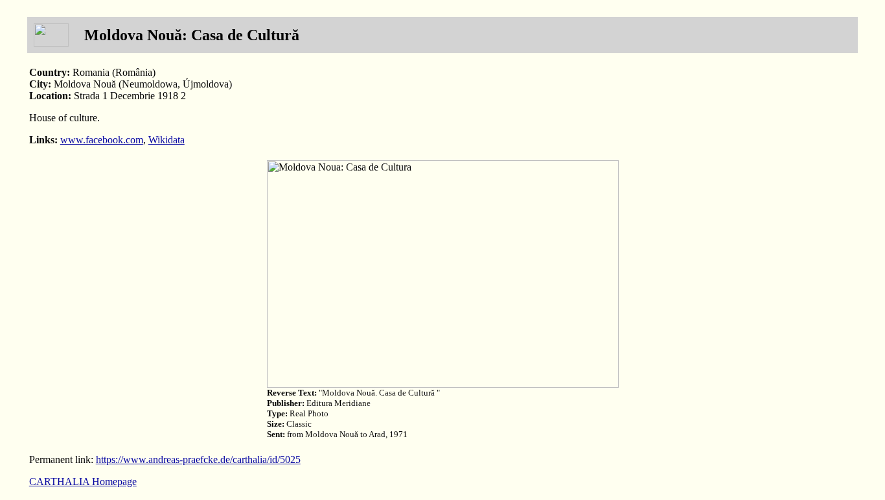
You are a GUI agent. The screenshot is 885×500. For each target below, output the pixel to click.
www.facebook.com (101, 139)
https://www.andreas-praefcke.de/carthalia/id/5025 (198, 459)
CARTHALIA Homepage (83, 481)
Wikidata (166, 139)
